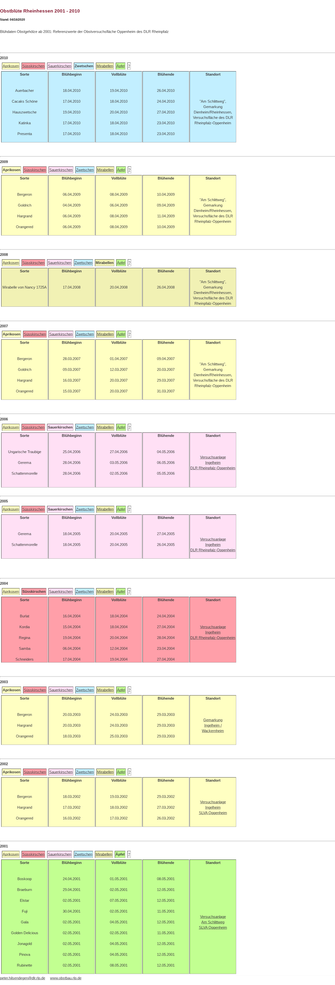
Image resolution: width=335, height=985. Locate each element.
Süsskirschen (33, 66)
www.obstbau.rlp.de (65, 978)
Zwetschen (85, 170)
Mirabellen (105, 66)
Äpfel (120, 66)
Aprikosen (11, 66)
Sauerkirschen (59, 66)
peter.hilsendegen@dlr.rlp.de (22, 978)
